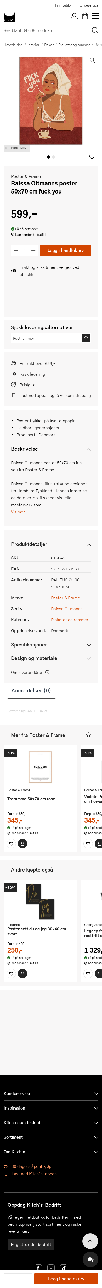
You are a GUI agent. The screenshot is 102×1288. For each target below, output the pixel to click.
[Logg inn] (74, 16)
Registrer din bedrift (31, 1244)
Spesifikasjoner (29, 644)
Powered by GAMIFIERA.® (27, 710)
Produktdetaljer (29, 544)
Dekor (49, 44)
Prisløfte (28, 385)
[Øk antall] (33, 250)
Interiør (33, 44)
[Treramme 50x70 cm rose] (40, 767)
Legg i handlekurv (66, 250)
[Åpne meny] (95, 16)
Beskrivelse (24, 448)
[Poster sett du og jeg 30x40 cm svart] (40, 901)
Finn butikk (63, 5)
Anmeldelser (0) (32, 690)
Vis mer (18, 512)
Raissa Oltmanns (67, 609)
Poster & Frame (26, 176)
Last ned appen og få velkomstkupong (55, 395)
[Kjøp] (22, 843)
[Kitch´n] (9, 16)
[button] (91, 156)
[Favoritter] (11, 843)
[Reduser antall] (16, 250)
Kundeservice (88, 5)
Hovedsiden (13, 44)
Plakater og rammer (74, 44)
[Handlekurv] (85, 16)
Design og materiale (34, 658)
